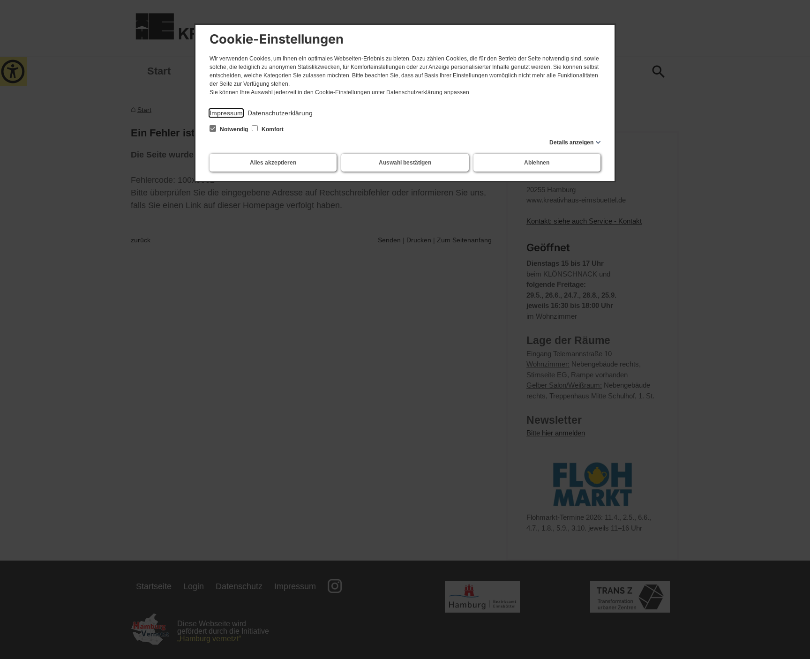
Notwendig (233, 129)
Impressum (226, 113)
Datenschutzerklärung (280, 113)
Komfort (272, 129)
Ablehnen (536, 162)
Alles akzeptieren (273, 162)
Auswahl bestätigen (405, 162)
